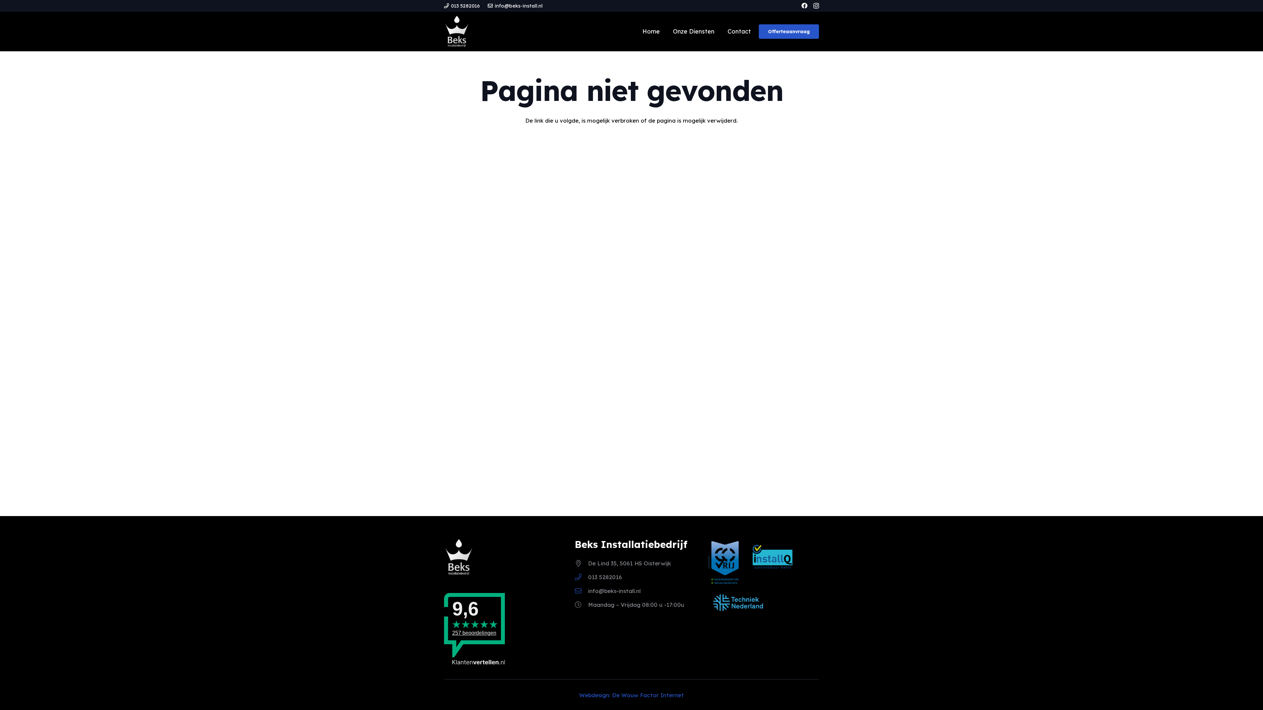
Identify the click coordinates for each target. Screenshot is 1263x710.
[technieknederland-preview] (738, 602)
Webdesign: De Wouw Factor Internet (631, 695)
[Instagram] (816, 6)
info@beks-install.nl (614, 590)
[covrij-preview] (725, 562)
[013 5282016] (581, 577)
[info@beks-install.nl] (581, 591)
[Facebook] (804, 6)
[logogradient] (457, 31)
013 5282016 (605, 577)
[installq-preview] (772, 559)
